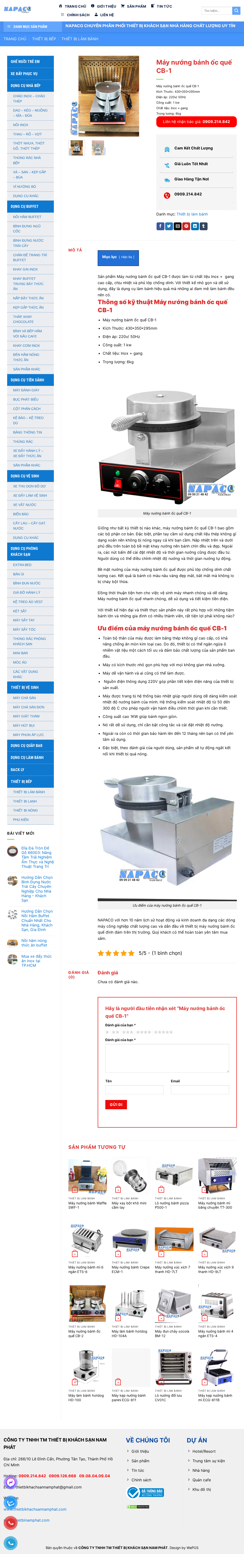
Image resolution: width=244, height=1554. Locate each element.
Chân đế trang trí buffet (30, 257)
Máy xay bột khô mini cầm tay (129, 1205)
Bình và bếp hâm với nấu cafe (27, 333)
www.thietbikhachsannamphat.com (35, 1509)
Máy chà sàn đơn (28, 707)
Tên (108, 1081)
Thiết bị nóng (25, 810)
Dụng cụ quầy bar (26, 745)
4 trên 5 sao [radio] (143, 1032)
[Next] (141, 96)
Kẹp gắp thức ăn (28, 307)
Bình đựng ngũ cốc (27, 229)
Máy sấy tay (24, 620)
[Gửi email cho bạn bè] (178, 226)
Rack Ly (17, 769)
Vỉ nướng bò (24, 187)
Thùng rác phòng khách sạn (29, 641)
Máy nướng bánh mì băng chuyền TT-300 (215, 1205)
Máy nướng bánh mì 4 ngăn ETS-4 (215, 1333)
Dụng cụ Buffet (25, 206)
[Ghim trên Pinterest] (186, 226)
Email (175, 1081)
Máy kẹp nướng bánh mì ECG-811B (215, 1397)
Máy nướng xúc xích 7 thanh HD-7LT (172, 1269)
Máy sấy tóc (24, 629)
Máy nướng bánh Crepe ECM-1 (130, 1269)
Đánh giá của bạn (120, 1025)
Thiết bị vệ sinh (25, 687)
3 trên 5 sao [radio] (127, 1032)
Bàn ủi (18, 574)
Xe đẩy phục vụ (24, 74)
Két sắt (20, 611)
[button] (74, 130)
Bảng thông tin (27, 432)
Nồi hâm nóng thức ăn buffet (34, 942)
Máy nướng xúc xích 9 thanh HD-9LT (216, 1269)
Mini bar (20, 653)
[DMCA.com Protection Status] (138, 1506)
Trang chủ (15, 38)
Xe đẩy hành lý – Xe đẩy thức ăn (28, 453)
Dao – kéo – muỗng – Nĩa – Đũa (30, 113)
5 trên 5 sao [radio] (162, 1032)
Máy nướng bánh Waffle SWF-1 (87, 1205)
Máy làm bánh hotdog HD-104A (129, 1333)
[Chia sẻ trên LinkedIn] (195, 226)
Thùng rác (23, 442)
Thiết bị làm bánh (79, 38)
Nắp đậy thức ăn (28, 298)
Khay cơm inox (26, 346)
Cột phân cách (27, 409)
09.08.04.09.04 (94, 1475)
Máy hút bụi (24, 725)
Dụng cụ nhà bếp (26, 85)
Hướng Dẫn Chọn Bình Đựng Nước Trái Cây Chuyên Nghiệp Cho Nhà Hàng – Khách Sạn (37, 889)
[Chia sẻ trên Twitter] (169, 226)
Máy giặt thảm (26, 716)
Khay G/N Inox (25, 269)
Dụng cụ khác (26, 196)
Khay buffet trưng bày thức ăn (28, 284)
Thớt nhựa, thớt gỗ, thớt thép (29, 146)
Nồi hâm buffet (27, 217)
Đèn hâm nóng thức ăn (26, 357)
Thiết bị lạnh (25, 801)
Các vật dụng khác (25, 674)
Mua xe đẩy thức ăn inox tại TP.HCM (36, 961)
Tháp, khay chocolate (23, 319)
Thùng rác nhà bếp (27, 160)
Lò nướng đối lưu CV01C (168, 1397)
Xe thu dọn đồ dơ (29, 486)
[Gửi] (236, 11)
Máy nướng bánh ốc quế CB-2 (84, 1333)
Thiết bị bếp (44, 38)
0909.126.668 (64, 1475)
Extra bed (22, 565)
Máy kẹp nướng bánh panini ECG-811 (129, 1397)
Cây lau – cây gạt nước (29, 525)
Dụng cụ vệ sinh (25, 476)
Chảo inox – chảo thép (29, 98)
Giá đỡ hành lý (26, 592)
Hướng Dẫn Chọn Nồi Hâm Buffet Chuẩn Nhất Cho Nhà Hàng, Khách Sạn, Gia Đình (37, 920)
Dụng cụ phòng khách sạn (24, 551)
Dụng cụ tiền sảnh (27, 380)
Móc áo (20, 662)
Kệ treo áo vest (28, 602)
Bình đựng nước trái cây (28, 243)
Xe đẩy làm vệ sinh (30, 495)
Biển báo (21, 514)
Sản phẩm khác (26, 369)
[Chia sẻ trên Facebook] (160, 226)
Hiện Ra (126, 257)
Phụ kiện (21, 820)
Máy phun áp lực (28, 735)
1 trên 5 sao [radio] (106, 1032)
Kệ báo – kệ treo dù (28, 420)
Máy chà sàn (24, 698)
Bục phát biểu (25, 399)
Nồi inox (20, 125)
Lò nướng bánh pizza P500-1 (172, 1205)
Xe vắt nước (24, 505)
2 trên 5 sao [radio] (114, 1032)
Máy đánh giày (26, 390)
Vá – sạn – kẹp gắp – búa (29, 174)
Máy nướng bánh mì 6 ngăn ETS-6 (85, 1269)
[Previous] (76, 96)
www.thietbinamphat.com (27, 1520)
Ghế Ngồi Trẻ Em (25, 61)
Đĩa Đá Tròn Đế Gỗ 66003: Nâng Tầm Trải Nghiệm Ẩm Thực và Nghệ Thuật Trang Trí (37, 857)
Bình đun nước (27, 583)
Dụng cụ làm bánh (27, 757)
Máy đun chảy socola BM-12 (172, 1333)
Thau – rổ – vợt (27, 134)
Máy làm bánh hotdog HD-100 (86, 1397)
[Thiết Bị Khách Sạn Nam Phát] (27, 10)
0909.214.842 (34, 1475)
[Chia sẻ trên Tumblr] (204, 226)
